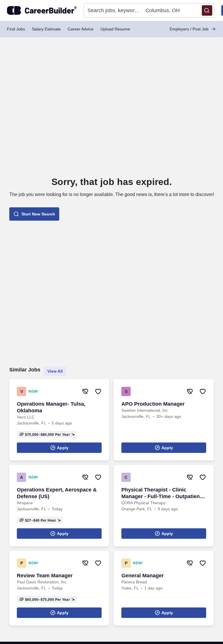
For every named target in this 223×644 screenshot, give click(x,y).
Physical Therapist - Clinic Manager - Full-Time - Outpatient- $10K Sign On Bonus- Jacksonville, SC (162, 493)
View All (55, 371)
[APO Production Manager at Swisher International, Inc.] (163, 420)
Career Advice (80, 29)
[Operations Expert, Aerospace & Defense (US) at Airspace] (59, 506)
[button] (207, 10)
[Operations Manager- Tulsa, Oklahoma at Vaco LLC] (59, 420)
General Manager (142, 575)
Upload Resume (115, 29)
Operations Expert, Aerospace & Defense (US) (57, 493)
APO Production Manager (153, 404)
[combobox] (113, 10)
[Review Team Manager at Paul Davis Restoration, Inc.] (59, 588)
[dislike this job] (85, 391)
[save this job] (98, 391)
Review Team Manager (45, 575)
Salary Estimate (46, 29)
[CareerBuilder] (42, 10)
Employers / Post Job (189, 29)
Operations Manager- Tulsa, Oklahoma (51, 407)
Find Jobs (16, 29)
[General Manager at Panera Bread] (163, 588)
